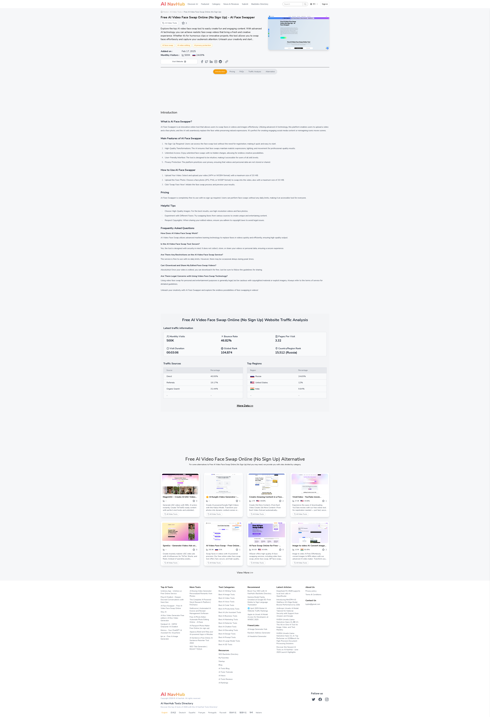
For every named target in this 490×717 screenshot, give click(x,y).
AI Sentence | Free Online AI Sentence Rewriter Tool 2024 (201, 640)
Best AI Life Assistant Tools (230, 612)
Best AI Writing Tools (227, 591)
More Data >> (245, 405)
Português (212, 712)
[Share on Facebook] (202, 61)
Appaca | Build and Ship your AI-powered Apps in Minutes (201, 633)
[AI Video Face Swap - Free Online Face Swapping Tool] (223, 532)
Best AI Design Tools (227, 634)
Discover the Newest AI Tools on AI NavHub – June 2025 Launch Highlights (287, 649)
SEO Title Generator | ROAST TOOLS (198, 647)
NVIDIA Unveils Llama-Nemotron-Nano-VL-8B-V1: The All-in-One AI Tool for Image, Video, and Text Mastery (288, 624)
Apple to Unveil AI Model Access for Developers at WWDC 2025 (258, 617)
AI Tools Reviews (226, 679)
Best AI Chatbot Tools (227, 626)
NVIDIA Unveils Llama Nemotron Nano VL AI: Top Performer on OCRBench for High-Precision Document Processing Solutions (288, 638)
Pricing (232, 71)
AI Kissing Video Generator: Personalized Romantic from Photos (201, 593)
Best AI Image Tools (227, 594)
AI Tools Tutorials (226, 672)
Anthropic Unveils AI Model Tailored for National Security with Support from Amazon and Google (288, 612)
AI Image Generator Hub (257, 629)
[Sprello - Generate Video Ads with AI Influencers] (180, 532)
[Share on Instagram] (215, 61)
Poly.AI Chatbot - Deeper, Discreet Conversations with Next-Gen (172, 599)
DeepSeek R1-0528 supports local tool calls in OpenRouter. (288, 593)
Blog (220, 665)
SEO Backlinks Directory (228, 654)
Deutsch (182, 712)
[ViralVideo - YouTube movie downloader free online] (309, 484)
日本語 (173, 712)
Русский (223, 712)
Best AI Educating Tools (228, 630)
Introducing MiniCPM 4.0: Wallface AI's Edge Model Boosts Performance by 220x (288, 602)
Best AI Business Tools (228, 616)
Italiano (259, 712)
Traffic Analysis (254, 71)
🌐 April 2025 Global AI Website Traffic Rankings (258, 609)
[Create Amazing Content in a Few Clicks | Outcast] (266, 484)
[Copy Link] (226, 61)
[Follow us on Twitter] (313, 699)
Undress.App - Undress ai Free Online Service (171, 592)
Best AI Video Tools (227, 598)
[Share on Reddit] (220, 61)
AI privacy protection (202, 45)
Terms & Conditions (313, 594)
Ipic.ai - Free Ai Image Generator (169, 637)
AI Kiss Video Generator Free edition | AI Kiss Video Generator (172, 618)
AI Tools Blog (224, 668)
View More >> (245, 572)
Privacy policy (310, 591)
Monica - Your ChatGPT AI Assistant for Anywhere (171, 631)
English (165, 712)
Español (192, 712)
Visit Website (177, 61)
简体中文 (232, 712)
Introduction (220, 71)
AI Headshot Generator (257, 636)
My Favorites (224, 658)
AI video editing (183, 45)
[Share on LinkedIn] (211, 61)
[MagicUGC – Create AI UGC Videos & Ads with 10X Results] (180, 484)
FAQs (242, 71)
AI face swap (167, 45)
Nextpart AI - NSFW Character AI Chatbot (169, 625)
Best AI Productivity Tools (229, 609)
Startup (222, 661)
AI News (222, 675)
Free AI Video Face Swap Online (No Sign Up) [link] (202, 12)
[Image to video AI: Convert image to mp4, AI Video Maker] (309, 532)
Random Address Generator (259, 633)
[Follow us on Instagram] (326, 699)
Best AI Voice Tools (226, 601)
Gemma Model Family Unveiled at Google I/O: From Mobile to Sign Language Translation (259, 601)
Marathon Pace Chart (251, 641)
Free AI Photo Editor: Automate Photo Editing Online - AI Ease (199, 619)
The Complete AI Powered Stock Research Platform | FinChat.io (200, 602)
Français (201, 712)
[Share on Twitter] (206, 61)
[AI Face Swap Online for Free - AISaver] (266, 532)
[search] (305, 4)
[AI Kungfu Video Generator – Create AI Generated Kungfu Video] (223, 484)
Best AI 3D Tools (225, 644)
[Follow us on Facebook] (320, 699)
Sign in (325, 4)
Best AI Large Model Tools (229, 641)
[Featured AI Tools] (207, 497)
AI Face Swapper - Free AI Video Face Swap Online (171, 607)
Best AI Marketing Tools (228, 619)
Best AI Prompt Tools (227, 637)
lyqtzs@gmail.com (312, 604)
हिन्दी (251, 712)
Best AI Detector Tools (228, 623)
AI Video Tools (172, 514)
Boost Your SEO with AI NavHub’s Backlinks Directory (259, 592)
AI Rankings (223, 683)
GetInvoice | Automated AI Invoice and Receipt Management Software (200, 611)
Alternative (270, 71)
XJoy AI (163, 612)
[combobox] (314, 4)
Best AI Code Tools (226, 605)
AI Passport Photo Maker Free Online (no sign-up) (200, 626)
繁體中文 (243, 712)
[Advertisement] (245, 92)
